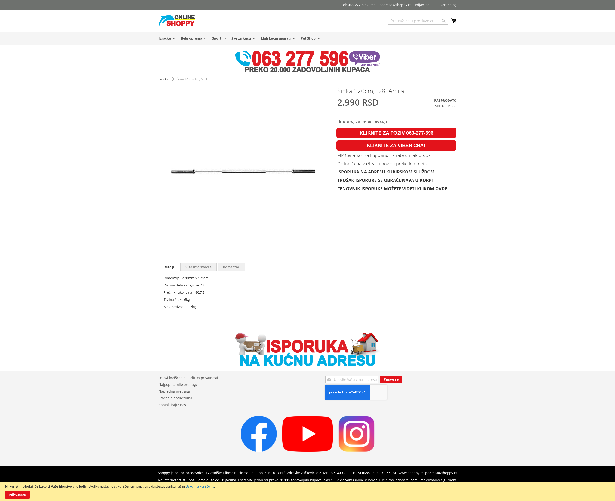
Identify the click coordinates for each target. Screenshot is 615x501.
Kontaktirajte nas (172, 404)
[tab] (169, 267)
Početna (164, 79)
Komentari (231, 267)
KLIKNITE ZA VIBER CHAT (396, 145)
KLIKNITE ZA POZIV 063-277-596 (396, 133)
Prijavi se (422, 4)
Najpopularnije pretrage (178, 384)
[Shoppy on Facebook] (259, 450)
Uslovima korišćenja (200, 486)
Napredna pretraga (174, 391)
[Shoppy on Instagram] (356, 450)
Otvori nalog (446, 4)
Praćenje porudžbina (175, 398)
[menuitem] (166, 38)
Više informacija (198, 267)
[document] (307, 492)
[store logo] (177, 20)
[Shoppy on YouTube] (308, 450)
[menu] (307, 38)
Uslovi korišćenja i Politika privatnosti (188, 378)
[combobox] (418, 21)
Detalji (169, 267)
